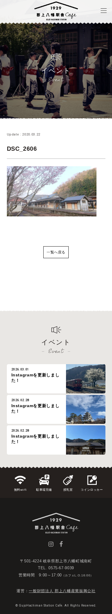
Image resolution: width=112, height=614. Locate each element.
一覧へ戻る (56, 252)
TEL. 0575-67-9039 (56, 568)
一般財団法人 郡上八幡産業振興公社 (62, 591)
